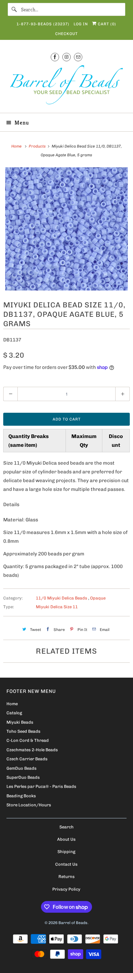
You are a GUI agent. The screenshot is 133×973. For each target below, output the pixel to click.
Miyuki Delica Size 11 (57, 606)
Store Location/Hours (28, 804)
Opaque (98, 598)
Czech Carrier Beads (26, 758)
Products (37, 146)
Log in (81, 24)
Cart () (106, 24)
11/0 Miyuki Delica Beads (62, 598)
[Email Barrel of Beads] (78, 57)
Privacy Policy (66, 889)
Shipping (66, 851)
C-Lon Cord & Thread (27, 740)
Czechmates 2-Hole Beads (32, 749)
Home (12, 703)
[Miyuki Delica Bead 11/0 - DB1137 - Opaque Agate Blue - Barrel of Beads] (66, 229)
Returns (66, 876)
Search (66, 827)
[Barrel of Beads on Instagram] (66, 57)
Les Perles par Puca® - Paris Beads (41, 786)
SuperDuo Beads (23, 777)
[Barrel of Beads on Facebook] (55, 57)
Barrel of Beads (72, 922)
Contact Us (66, 864)
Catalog (14, 712)
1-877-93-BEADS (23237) (42, 24)
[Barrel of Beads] (66, 86)
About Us (66, 839)
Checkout (66, 33)
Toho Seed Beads (23, 731)
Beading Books (21, 795)
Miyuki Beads (19, 722)
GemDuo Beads (21, 768)
